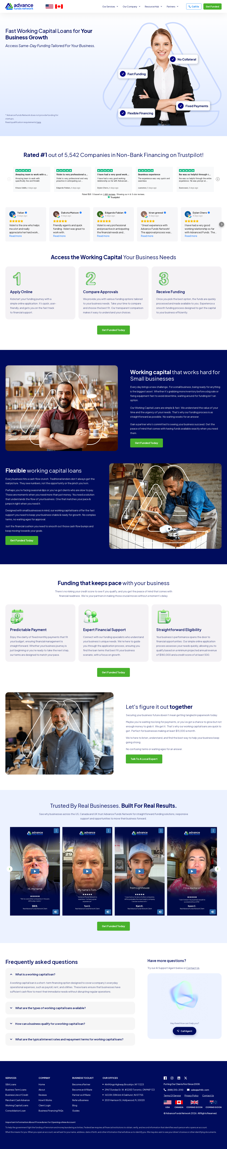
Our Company (130, 6)
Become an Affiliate (82, 1089)
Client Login (45, 1105)
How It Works (45, 1100)
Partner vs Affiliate (81, 1094)
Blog (74, 1105)
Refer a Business (80, 1100)
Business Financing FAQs (51, 1110)
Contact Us (192, 968)
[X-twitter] (185, 1078)
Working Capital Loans (16, 1105)
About (42, 1089)
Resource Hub (152, 6)
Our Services (108, 6)
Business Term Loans (15, 1089)
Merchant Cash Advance (17, 1100)
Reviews (43, 1094)
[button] (10, 869)
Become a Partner (81, 1084)
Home (42, 1084)
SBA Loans (10, 1084)
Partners (171, 6)
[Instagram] (172, 1078)
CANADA (178, 1107)
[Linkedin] (178, 1078)
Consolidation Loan (15, 1110)
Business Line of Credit (16, 1094)
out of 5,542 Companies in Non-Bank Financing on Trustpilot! (113, 154)
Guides (76, 1110)
